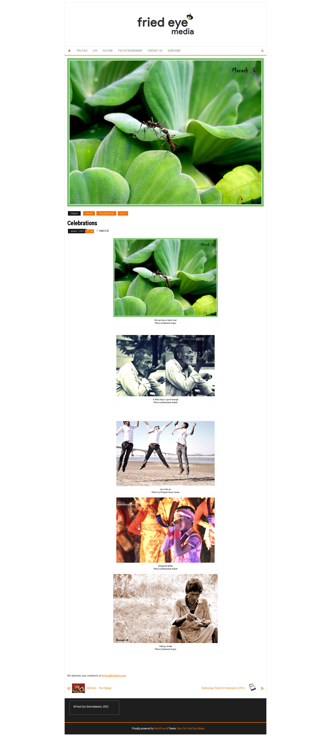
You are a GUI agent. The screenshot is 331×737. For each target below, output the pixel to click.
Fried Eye (104, 231)
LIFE (95, 50)
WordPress (160, 728)
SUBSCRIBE (174, 50)
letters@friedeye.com (114, 675)
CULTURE (108, 50)
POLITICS (82, 50)
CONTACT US (155, 50)
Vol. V (123, 213)
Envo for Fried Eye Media (190, 728)
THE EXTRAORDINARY (130, 50)
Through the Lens (106, 213)
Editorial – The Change (99, 688)
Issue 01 (89, 213)
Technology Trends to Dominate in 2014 (222, 688)
